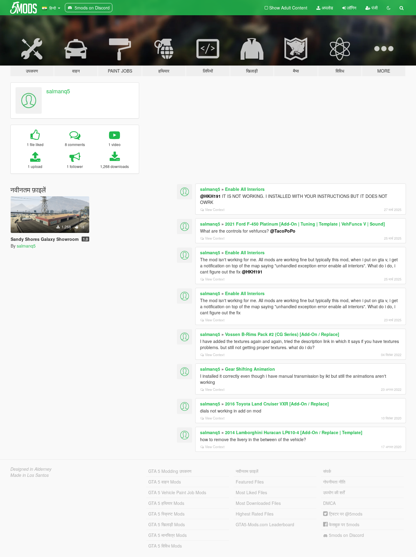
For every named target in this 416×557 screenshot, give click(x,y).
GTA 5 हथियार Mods (166, 503)
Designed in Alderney (30, 469)
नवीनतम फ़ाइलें (247, 471)
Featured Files (250, 482)
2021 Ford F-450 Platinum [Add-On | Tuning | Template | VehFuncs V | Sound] (305, 224)
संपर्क (327, 471)
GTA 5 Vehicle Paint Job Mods (177, 492)
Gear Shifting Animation (250, 369)
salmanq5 (58, 91)
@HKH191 (210, 196)
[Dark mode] (388, 7)
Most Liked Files (251, 492)
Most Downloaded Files (258, 503)
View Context (214, 209)
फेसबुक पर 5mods (343, 524)
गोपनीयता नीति (334, 482)
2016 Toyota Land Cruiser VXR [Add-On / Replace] (277, 404)
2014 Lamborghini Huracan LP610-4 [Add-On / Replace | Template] (293, 432)
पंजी (374, 8)
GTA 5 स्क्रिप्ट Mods (166, 514)
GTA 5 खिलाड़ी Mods (166, 524)
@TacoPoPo (282, 231)
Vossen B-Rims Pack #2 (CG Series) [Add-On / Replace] (282, 334)
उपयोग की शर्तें (334, 492)
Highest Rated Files (254, 514)
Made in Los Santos (29, 475)
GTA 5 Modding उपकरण (170, 471)
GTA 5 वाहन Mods (164, 482)
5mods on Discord (346, 535)
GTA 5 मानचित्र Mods (167, 535)
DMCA (329, 503)
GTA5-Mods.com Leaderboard (265, 524)
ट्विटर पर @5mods (345, 514)
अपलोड (326, 8)
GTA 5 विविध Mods (165, 546)
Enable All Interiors (245, 189)
